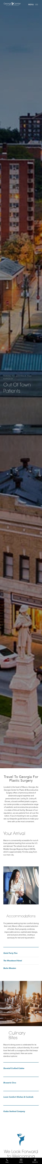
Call (7, 1162)
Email (21, 1162)
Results (35, 1162)
